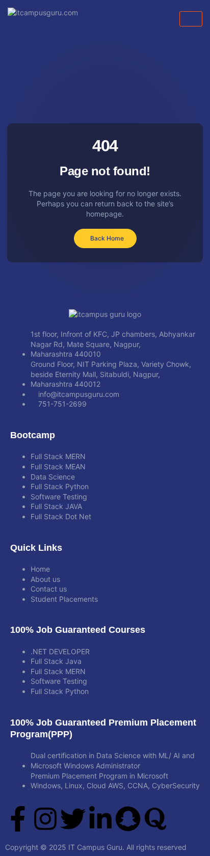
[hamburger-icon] (190, 18)
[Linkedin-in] (100, 819)
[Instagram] (45, 819)
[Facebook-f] (18, 819)
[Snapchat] (128, 819)
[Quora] (155, 819)
